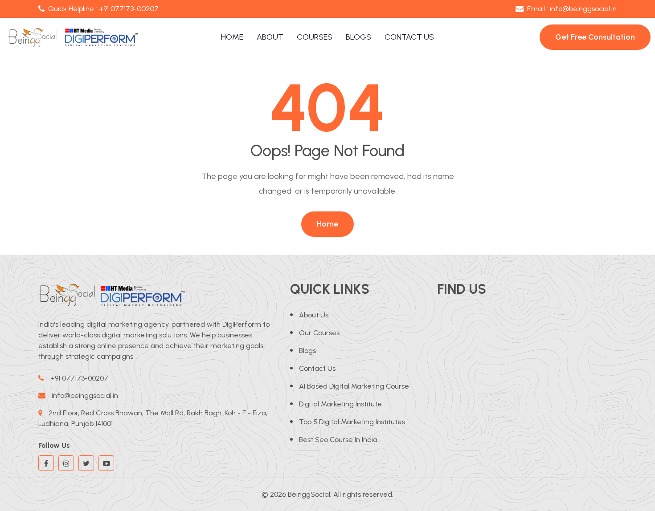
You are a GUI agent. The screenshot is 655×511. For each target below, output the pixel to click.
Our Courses (319, 332)
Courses (314, 37)
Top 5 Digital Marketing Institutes (352, 422)
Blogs (358, 37)
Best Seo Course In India (338, 439)
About (270, 37)
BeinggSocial (309, 494)
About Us (313, 315)
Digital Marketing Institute (340, 404)
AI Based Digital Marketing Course (354, 386)
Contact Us (409, 37)
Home (232, 37)
